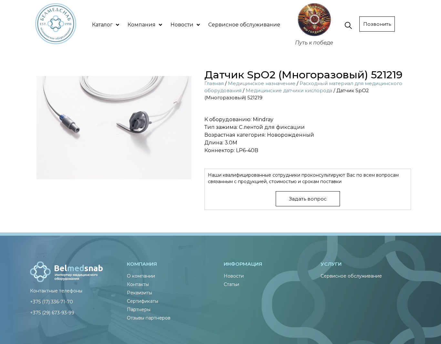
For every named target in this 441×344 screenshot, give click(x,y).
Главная (214, 83)
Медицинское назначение (261, 83)
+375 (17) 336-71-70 (51, 302)
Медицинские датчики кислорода (289, 90)
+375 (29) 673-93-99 (52, 313)
